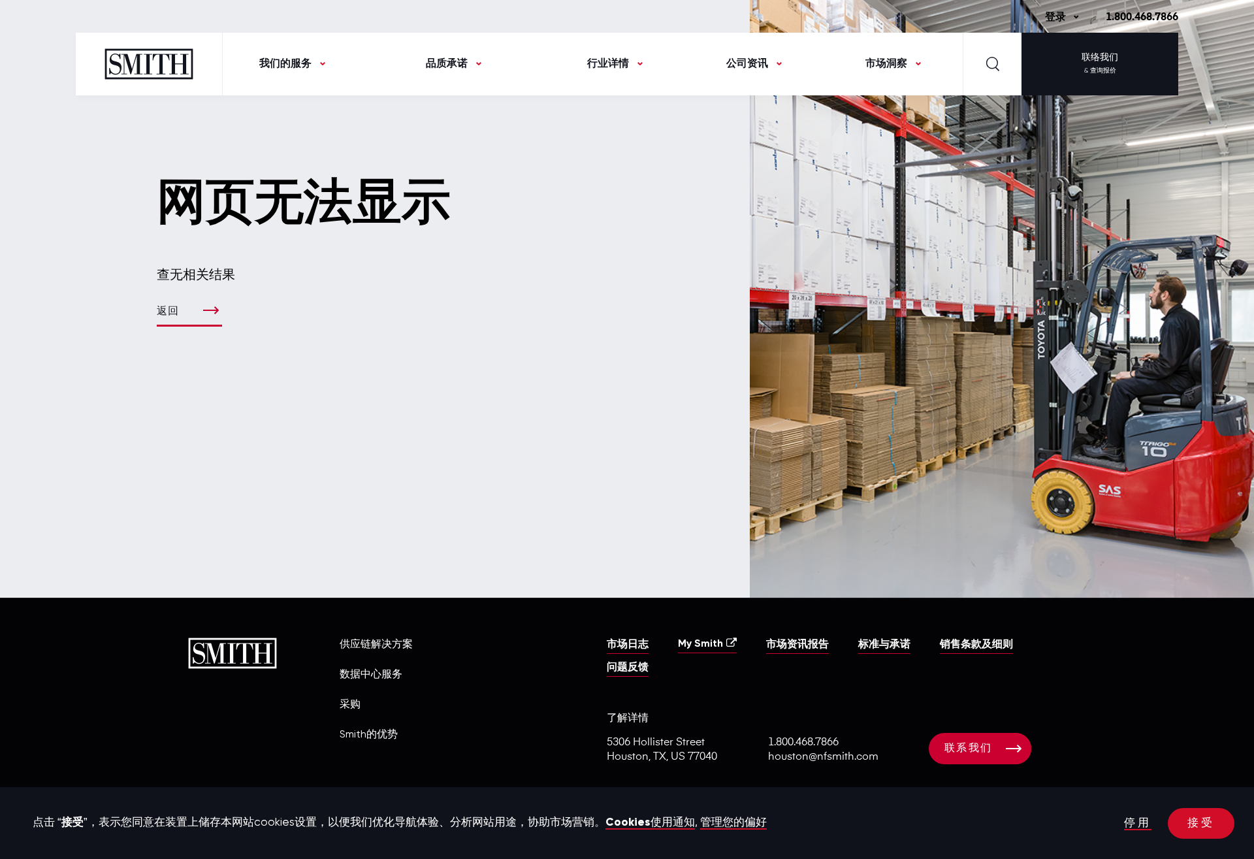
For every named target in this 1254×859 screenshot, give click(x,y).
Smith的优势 (369, 735)
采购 (350, 705)
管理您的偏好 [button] (733, 822)
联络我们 (1100, 63)
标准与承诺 (884, 645)
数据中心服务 (371, 675)
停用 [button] (1137, 823)
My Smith (700, 644)
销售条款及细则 (976, 645)
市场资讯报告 (797, 645)
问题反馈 (628, 667)
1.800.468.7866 (1142, 17)
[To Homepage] (149, 64)
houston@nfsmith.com (823, 757)
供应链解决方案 (376, 645)
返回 (168, 311)
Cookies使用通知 (650, 822)
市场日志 (628, 645)
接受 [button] (1201, 823)
